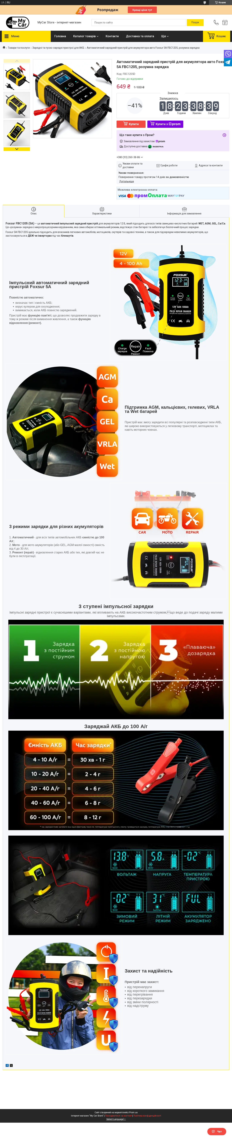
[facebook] (7, 1066)
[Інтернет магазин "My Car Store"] (18, 22)
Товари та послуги (19, 47)
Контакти (112, 36)
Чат (219, 1131)
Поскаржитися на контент (118, 1115)
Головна (60, 36)
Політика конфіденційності (147, 1115)
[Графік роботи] (224, 22)
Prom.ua (133, 1112)
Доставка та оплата (140, 36)
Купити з (162, 124)
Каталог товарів (84, 36)
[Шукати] (195, 22)
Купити (134, 124)
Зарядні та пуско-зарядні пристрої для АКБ (58, 47)
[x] (11, 1066)
